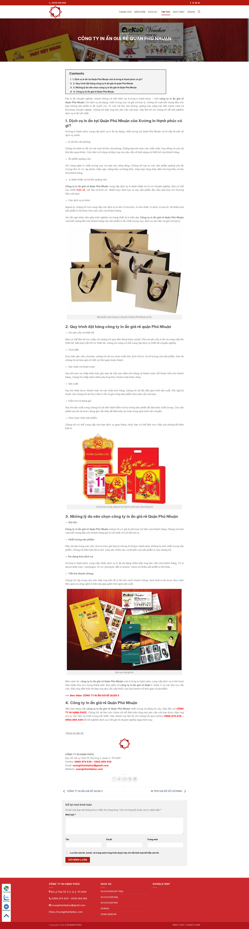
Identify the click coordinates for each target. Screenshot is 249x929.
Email (109, 839)
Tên (67, 839)
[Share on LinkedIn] (135, 779)
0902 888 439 (102, 761)
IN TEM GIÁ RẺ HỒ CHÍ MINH (167, 791)
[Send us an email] (199, 3)
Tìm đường (6, 892)
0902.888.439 (74, 719)
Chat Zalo (6, 901)
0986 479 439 (83, 761)
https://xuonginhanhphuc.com (66, 911)
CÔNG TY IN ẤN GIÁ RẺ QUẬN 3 (84, 791)
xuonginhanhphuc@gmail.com (68, 905)
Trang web (152, 839)
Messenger (6, 910)
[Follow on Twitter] (196, 3)
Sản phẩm (139, 12)
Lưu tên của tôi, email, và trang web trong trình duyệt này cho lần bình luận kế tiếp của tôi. (114, 853)
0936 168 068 (79, 898)
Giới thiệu (178, 12)
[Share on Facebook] (114, 779)
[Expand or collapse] (162, 73)
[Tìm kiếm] (199, 12)
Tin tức (165, 12)
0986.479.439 (172, 716)
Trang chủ (125, 12)
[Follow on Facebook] (190, 3)
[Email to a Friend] (124, 779)
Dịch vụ (152, 12)
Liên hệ (191, 12)
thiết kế (80, 189)
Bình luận (70, 814)
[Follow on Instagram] (193, 3)
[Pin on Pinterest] (129, 779)
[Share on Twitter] (119, 779)
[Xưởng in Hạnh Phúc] (61, 11)
